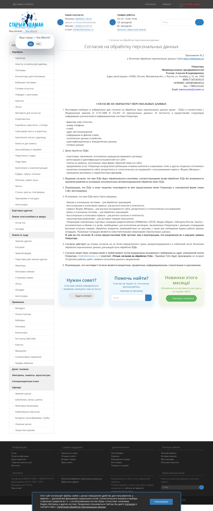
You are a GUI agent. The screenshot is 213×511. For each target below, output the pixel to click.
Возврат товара (68, 459)
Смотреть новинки (183, 298)
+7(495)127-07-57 (83, 25)
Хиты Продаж (117, 453)
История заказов (169, 456)
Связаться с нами (69, 453)
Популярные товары (120, 459)
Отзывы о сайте (68, 456)
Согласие (130, 504)
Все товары (116, 462)
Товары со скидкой (119, 465)
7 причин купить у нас (21, 462)
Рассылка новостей (170, 462)
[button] (189, 4)
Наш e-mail (16, 488)
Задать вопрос (83, 295)
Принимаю (161, 501)
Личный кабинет (169, 453)
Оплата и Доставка (20, 456)
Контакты (15, 465)
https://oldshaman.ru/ (194, 58)
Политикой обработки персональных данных (81, 506)
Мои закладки (167, 459)
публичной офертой (134, 488)
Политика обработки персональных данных (81, 478)
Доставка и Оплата (23, 4)
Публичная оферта (70, 481)
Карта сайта (66, 462)
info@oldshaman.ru (83, 29)
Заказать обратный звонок (131, 29)
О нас (14, 453)
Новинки (115, 456)
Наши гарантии (18, 459)
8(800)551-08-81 (83, 18)
